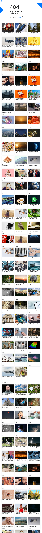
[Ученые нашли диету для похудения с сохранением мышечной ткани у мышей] (8, 148)
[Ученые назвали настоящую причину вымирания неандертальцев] (34, 135)
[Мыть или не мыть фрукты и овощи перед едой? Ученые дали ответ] (21, 175)
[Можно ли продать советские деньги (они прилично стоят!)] (21, 56)
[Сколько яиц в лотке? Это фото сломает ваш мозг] (8, 162)
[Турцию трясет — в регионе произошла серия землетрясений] (34, 523)
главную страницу (18, 17)
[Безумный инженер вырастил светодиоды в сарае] (34, 400)
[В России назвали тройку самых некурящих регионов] (21, 215)
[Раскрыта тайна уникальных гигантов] (34, 281)
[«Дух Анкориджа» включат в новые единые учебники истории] (34, 175)
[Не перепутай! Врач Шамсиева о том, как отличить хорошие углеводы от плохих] (21, 426)
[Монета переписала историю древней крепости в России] (34, 347)
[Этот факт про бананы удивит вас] (34, 43)
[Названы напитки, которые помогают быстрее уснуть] (34, 483)
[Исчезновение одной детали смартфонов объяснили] (34, 320)
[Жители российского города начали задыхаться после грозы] (34, 496)
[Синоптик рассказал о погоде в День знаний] (21, 188)
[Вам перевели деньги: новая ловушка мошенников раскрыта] (8, 69)
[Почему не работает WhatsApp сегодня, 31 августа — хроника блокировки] (34, 201)
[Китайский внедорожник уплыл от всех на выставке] (21, 360)
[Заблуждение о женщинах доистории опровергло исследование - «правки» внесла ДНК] (8, 496)
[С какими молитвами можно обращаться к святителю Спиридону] (8, 56)
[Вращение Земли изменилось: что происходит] (34, 148)
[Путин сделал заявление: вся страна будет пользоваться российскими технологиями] (21, 470)
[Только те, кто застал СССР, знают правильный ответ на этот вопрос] (21, 43)
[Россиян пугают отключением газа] (21, 496)
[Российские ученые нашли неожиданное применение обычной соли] (8, 122)
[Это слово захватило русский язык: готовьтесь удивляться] (34, 228)
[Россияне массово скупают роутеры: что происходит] (8, 96)
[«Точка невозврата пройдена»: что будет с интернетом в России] (21, 135)
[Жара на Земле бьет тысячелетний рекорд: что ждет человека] (34, 56)
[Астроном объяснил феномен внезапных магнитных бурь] (34, 360)
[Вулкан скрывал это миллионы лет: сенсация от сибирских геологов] (21, 162)
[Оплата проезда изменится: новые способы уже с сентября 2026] (34, 373)
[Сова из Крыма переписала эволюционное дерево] (21, 228)
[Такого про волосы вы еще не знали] (8, 228)
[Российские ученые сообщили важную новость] (21, 281)
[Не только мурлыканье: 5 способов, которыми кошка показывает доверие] (8, 175)
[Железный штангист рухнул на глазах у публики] (21, 267)
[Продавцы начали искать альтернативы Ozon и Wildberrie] (21, 413)
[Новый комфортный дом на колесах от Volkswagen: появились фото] (34, 294)
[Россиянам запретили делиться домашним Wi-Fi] (21, 254)
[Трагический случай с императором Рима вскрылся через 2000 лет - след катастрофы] (8, 307)
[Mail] (1, 1)
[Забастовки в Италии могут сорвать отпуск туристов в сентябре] (34, 96)
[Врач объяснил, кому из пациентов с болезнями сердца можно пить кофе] (21, 201)
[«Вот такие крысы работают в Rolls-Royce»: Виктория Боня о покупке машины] (21, 483)
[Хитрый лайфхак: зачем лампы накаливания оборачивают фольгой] (34, 162)
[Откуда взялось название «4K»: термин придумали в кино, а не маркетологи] (34, 426)
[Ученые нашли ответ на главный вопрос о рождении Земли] (34, 241)
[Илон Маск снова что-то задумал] (21, 109)
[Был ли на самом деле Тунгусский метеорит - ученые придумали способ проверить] (34, 510)
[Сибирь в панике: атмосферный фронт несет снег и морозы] (21, 307)
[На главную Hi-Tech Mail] (4, 1)
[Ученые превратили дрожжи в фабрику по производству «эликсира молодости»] (34, 387)
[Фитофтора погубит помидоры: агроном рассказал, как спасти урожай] (34, 122)
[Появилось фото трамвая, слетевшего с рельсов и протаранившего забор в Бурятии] (34, 109)
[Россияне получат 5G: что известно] (21, 387)
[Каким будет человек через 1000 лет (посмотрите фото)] (8, 267)
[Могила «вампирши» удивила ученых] (8, 510)
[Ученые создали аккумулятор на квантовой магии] (8, 426)
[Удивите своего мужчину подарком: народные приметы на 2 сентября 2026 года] (21, 439)
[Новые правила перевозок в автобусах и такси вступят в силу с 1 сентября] (21, 320)
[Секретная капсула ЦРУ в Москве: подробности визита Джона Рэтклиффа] (8, 43)
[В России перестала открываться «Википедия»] (34, 307)
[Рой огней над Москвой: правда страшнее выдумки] (8, 483)
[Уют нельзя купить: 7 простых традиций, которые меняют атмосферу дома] (8, 413)
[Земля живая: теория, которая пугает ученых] (34, 188)
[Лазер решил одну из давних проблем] (8, 201)
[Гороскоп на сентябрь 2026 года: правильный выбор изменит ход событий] (8, 215)
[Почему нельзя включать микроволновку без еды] (34, 69)
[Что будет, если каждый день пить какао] (8, 29)
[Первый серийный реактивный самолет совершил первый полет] (8, 373)
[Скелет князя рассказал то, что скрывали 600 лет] (8, 470)
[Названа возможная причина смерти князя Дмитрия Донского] (34, 29)
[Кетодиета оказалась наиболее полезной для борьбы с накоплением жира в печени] (34, 413)
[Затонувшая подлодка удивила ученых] (34, 470)
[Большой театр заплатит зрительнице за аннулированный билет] (8, 320)
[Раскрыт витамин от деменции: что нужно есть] (8, 82)
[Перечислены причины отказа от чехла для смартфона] (8, 188)
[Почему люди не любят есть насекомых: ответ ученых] (34, 215)
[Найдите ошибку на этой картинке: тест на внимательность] (21, 334)
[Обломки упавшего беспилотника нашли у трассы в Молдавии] (21, 510)
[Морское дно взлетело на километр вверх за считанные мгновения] (21, 457)
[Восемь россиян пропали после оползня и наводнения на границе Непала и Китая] (8, 135)
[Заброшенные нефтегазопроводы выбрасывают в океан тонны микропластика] (34, 267)
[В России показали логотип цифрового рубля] (8, 241)
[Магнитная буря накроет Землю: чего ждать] (21, 122)
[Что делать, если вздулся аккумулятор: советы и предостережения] (8, 294)
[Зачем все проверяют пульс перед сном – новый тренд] (34, 254)
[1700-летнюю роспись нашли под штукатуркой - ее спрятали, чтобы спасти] (21, 400)
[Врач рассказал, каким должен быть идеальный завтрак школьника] (21, 373)
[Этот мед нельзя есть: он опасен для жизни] (21, 82)
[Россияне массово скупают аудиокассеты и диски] (34, 82)
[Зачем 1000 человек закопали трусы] (34, 457)
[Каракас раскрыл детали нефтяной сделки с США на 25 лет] (21, 148)
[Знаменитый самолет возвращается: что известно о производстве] (21, 69)
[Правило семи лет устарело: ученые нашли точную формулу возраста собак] (8, 347)
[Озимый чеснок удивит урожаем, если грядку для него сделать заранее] (34, 334)
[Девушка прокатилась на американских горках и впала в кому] (8, 360)
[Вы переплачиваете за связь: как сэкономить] (8, 400)
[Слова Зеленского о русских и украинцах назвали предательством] (8, 457)
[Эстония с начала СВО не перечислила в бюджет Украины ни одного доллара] (21, 29)
